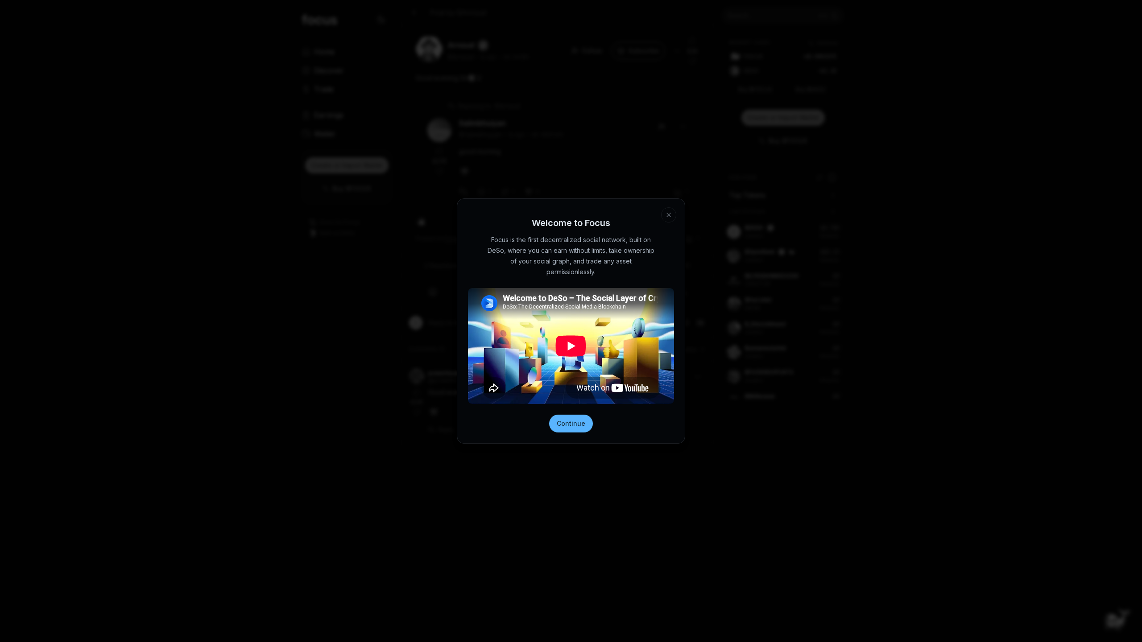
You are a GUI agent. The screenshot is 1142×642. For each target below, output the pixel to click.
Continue (571, 423)
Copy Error (577, 628)
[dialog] (571, 617)
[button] (645, 602)
